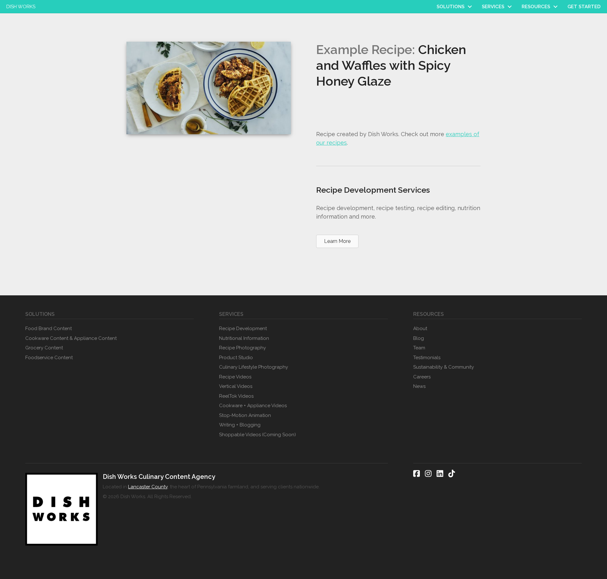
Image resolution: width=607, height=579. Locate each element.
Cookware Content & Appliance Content (71, 338)
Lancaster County (148, 487)
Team (419, 348)
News (419, 386)
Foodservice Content (49, 357)
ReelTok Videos (236, 396)
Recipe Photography (242, 348)
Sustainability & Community (443, 367)
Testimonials (426, 357)
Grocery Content (44, 348)
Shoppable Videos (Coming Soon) (257, 434)
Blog (418, 338)
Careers (422, 377)
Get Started (584, 6)
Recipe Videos (235, 377)
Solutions (450, 6)
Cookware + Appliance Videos (253, 405)
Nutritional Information (244, 338)
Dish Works (20, 6)
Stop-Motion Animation (245, 415)
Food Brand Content (48, 328)
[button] (469, 6)
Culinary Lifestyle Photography (253, 367)
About (420, 328)
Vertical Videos (235, 386)
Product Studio (236, 357)
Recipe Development (243, 328)
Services (493, 6)
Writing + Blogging (240, 425)
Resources (536, 6)
